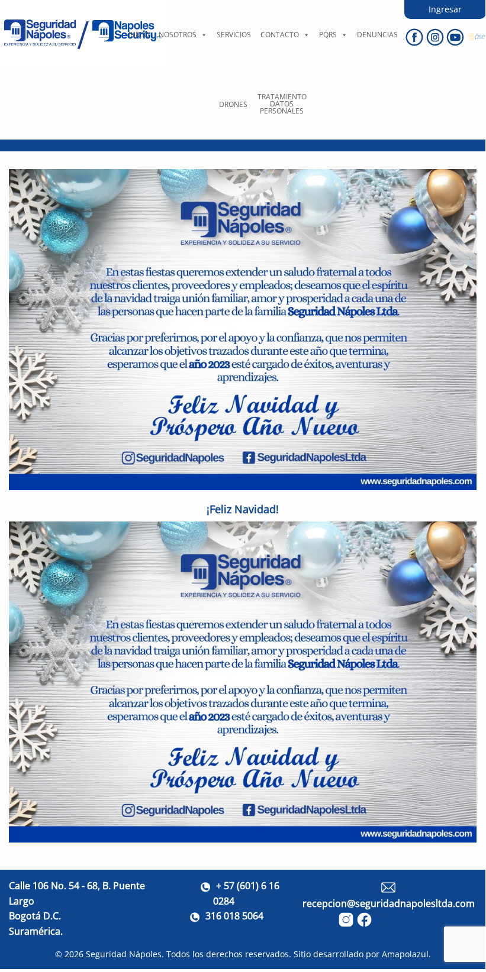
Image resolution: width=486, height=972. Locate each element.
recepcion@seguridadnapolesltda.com (388, 903)
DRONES (233, 104)
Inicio (138, 35)
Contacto (279, 35)
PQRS (328, 35)
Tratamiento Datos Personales (282, 104)
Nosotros (178, 35)
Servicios (234, 35)
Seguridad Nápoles (124, 954)
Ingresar (445, 9)
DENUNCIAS (377, 35)
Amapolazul (405, 954)
